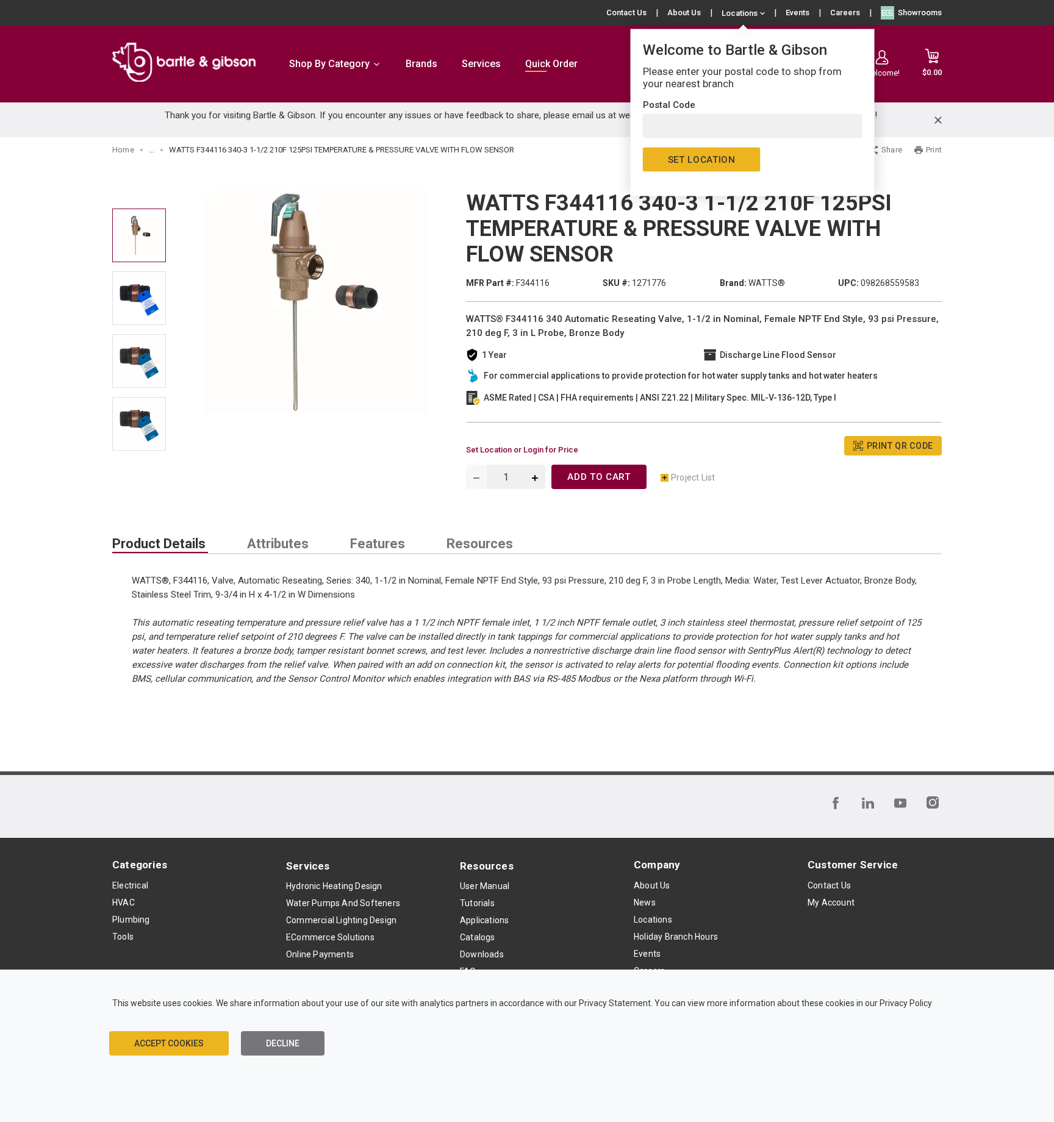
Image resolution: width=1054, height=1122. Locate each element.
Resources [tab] (479, 544)
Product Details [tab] (159, 544)
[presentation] (160, 544)
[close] (938, 120)
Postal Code (669, 104)
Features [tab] (377, 544)
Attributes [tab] (278, 544)
